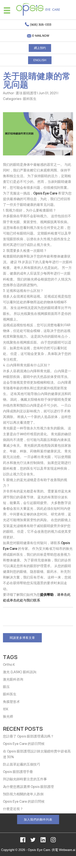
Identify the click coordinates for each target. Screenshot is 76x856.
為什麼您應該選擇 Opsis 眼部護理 (28, 786)
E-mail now (40, 36)
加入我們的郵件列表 (38, 819)
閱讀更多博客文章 (22, 638)
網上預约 (40, 48)
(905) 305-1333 (40, 25)
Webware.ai (67, 850)
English (39, 60)
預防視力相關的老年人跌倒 (23, 794)
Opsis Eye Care (45, 193)
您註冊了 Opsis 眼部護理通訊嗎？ (28, 736)
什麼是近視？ (13, 808)
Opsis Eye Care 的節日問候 (24, 743)
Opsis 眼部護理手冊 (18, 771)
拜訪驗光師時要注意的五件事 (25, 779)
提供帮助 (47, 594)
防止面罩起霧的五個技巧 (21, 764)
